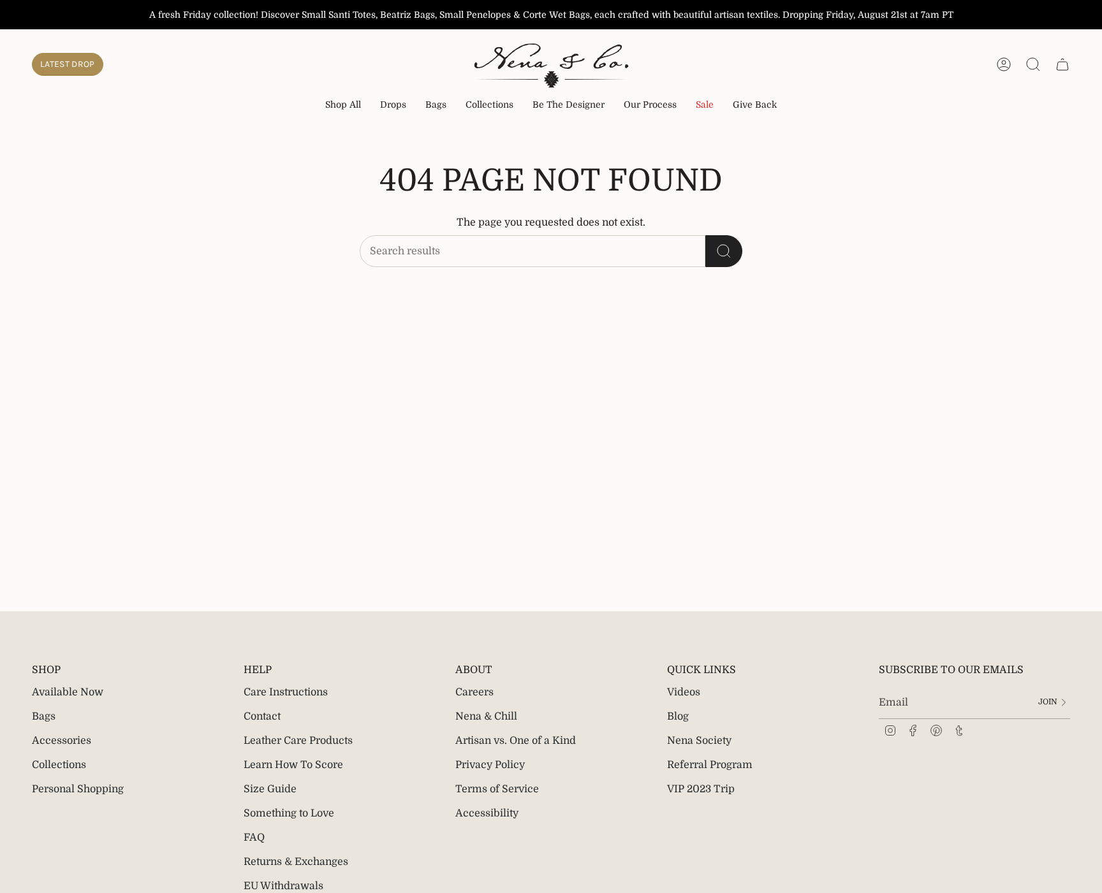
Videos (683, 692)
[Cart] (1062, 64)
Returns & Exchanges (296, 862)
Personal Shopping (78, 789)
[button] (393, 105)
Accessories (61, 740)
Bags (43, 716)
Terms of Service (497, 789)
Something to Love (289, 813)
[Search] (723, 251)
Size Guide (270, 789)
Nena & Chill (486, 716)
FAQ (254, 837)
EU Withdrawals (283, 886)
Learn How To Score (293, 765)
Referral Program (710, 765)
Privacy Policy (490, 765)
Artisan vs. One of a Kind (515, 740)
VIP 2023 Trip (701, 789)
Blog (678, 716)
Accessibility (486, 813)
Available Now (67, 692)
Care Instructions (286, 692)
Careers (474, 692)
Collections (59, 765)
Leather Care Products (298, 740)
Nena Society (699, 740)
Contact (262, 716)
